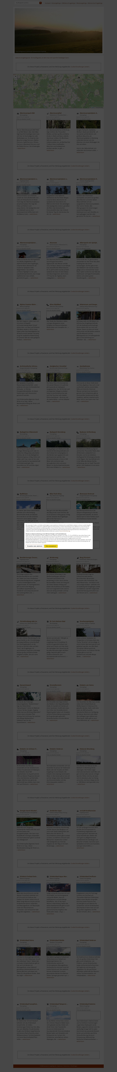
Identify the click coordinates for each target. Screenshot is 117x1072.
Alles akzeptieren (51, 546)
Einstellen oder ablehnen (34, 546)
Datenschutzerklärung (64, 531)
